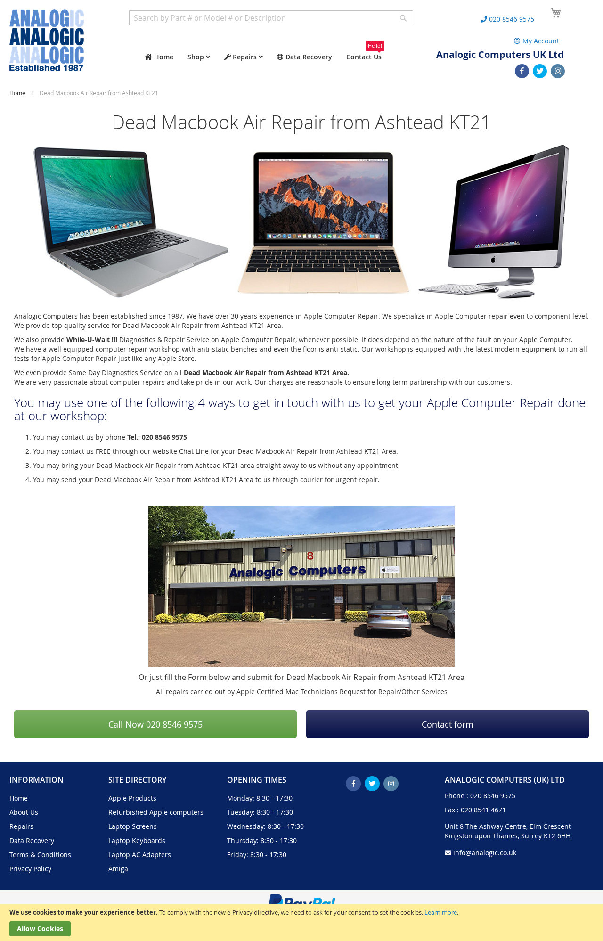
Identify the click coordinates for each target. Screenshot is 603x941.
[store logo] (46, 40)
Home (18, 93)
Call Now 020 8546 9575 (155, 724)
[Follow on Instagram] (558, 71)
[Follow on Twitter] (540, 71)
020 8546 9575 (492, 795)
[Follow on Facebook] (522, 71)
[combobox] (271, 17)
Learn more (440, 912)
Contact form (447, 724)
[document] (301, 922)
